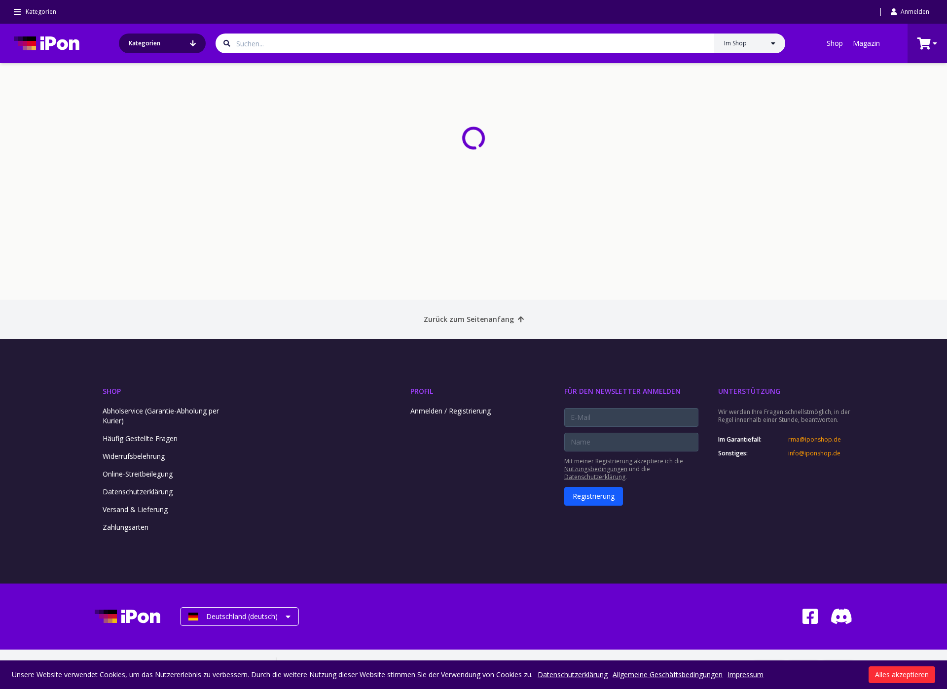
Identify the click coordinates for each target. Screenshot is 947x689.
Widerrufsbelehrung (134, 456)
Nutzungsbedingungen (595, 469)
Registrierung (594, 496)
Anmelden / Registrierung (450, 410)
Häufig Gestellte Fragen (140, 438)
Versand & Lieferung (135, 509)
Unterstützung (749, 391)
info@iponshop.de (814, 453)
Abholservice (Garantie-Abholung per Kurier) (161, 415)
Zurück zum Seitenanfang (469, 319)
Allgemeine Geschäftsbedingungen (668, 674)
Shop (835, 43)
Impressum (746, 674)
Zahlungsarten (125, 527)
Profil (421, 391)
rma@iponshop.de (814, 440)
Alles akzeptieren (902, 674)
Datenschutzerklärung (138, 491)
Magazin (866, 43)
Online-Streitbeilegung (138, 474)
